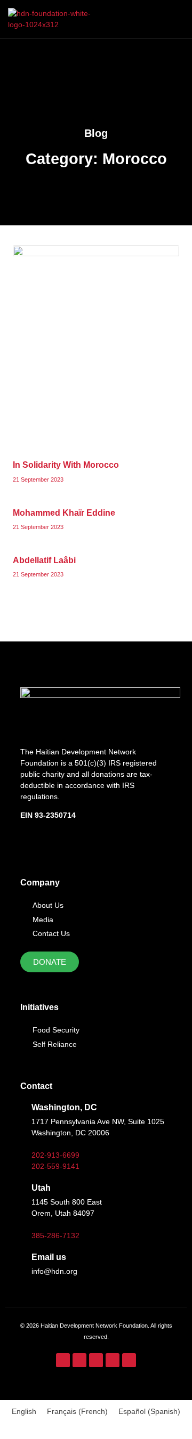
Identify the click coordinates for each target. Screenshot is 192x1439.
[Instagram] (79, 1360)
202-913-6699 (55, 1155)
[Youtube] (112, 1360)
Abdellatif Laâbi (44, 560)
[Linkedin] (129, 1360)
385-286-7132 (55, 1235)
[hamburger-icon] (172, 19)
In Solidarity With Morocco (66, 464)
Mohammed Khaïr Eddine (64, 512)
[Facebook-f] (63, 1360)
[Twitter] (96, 1360)
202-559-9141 (55, 1166)
